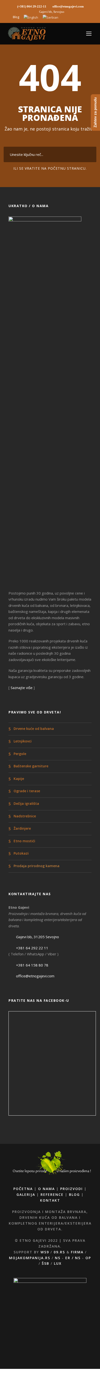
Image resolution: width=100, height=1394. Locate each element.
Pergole (20, 753)
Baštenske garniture (31, 766)
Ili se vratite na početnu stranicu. (50, 168)
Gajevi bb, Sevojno (51, 12)
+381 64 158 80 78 (32, 965)
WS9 (45, 1252)
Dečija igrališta (26, 803)
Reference (52, 1194)
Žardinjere (22, 828)
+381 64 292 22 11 (32, 947)
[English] (31, 18)
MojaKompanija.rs (29, 1258)
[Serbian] (50, 18)
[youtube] (77, 17)
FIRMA (77, 1252)
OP (88, 1258)
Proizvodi (71, 1188)
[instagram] (86, 17)
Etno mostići (24, 841)
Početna (23, 1188)
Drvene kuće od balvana (34, 728)
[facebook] (69, 17)
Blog (16, 17)
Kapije (19, 778)
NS (57, 1258)
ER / (70, 1258)
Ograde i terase (27, 791)
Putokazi (21, 853)
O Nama (46, 1188)
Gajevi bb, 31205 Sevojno (37, 936)
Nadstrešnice (25, 816)
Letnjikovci (23, 741)
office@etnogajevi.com (35, 975)
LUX (58, 1263)
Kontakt (50, 1200)
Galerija (26, 1194)
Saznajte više (22, 687)
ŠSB (45, 1263)
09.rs (59, 1252)
